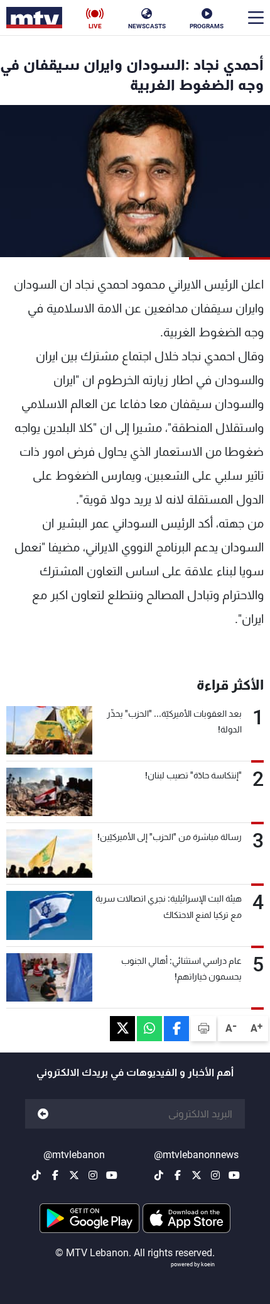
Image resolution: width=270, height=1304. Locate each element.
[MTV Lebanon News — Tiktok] (158, 1175)
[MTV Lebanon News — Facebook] (177, 1175)
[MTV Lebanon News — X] (196, 1175)
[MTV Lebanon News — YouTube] (234, 1175)
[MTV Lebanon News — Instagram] (215, 1175)
